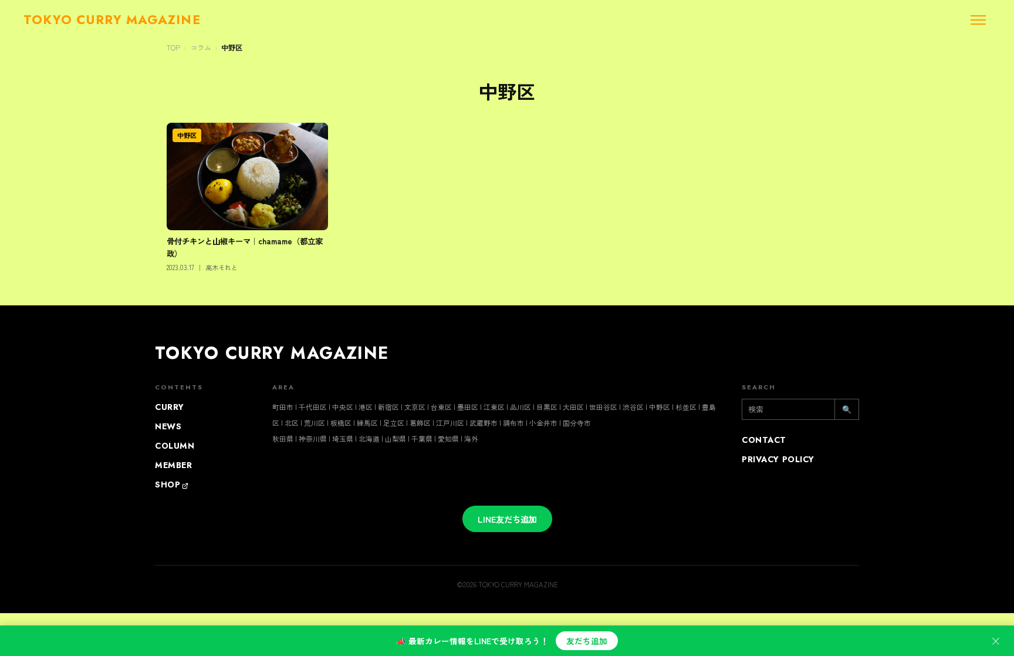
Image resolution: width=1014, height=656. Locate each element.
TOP (173, 47)
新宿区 (388, 407)
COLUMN (174, 446)
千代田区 (313, 407)
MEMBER (173, 465)
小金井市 (543, 423)
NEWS (168, 426)
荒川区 (314, 423)
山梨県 (395, 438)
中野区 (231, 47)
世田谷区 (603, 407)
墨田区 (467, 407)
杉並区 (686, 407)
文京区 (414, 407)
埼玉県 (342, 438)
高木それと (221, 267)
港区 (366, 407)
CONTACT (764, 440)
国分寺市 (577, 423)
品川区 (520, 407)
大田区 (573, 407)
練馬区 (367, 423)
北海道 (369, 438)
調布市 (513, 423)
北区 (292, 423)
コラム (200, 47)
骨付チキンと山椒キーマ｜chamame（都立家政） (245, 247)
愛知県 (448, 438)
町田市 (282, 407)
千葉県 (421, 438)
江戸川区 (450, 423)
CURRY (169, 407)
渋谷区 (633, 407)
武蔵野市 (483, 423)
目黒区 (546, 407)
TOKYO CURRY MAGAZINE (272, 353)
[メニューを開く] (978, 20)
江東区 (494, 407)
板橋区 (340, 423)
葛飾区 (420, 423)
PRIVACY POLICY (778, 459)
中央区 (342, 407)
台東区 (441, 407)
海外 (471, 438)
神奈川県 (313, 438)
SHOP (167, 484)
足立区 (393, 423)
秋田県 (282, 438)
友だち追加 (586, 641)
